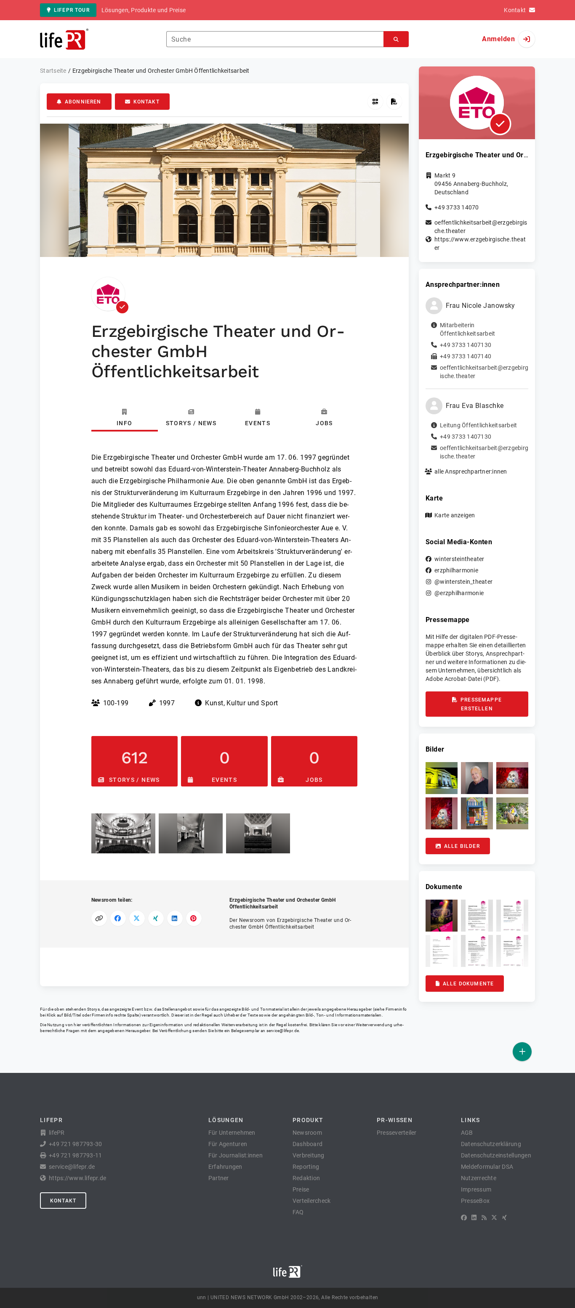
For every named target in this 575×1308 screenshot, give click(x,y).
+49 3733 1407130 (465, 345)
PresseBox (475, 1200)
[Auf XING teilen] (156, 918)
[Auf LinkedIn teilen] (175, 918)
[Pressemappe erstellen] (394, 101)
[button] (123, 833)
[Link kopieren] (99, 918)
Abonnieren (83, 102)
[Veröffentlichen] (522, 1051)
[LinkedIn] (474, 1217)
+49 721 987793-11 (75, 1155)
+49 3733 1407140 (465, 356)
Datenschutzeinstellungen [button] (496, 1155)
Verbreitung (309, 1155)
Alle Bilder (462, 846)
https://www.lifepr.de (77, 1178)
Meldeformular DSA (487, 1166)
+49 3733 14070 (456, 207)
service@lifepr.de (282, 1030)
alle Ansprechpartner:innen (470, 471)
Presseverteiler (397, 1132)
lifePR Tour (72, 10)
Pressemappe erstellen (481, 704)
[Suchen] (396, 39)
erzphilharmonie (456, 570)
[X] (494, 1217)
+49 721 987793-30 (75, 1144)
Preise (301, 1189)
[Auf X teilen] (137, 918)
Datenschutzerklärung (491, 1144)
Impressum (476, 1189)
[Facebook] (464, 1217)
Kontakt (146, 102)
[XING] (504, 1217)
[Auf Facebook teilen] (118, 918)
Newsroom (307, 1132)
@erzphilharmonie (459, 593)
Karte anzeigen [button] (454, 515)
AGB (467, 1132)
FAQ (298, 1212)
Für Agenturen (227, 1144)
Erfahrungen (225, 1166)
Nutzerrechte (478, 1178)
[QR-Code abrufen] (375, 101)
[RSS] (484, 1217)
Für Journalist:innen (235, 1155)
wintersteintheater (459, 559)
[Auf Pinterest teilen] (194, 918)
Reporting (306, 1166)
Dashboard (307, 1144)
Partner (218, 1178)
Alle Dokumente (468, 984)
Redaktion (306, 1178)
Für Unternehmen (232, 1132)
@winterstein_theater (463, 581)
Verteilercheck (312, 1200)
